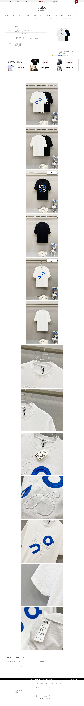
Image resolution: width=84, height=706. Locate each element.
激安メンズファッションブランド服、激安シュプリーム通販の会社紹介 (37, 679)
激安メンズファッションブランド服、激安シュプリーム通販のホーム (32, 679)
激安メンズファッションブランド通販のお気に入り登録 (76, 2)
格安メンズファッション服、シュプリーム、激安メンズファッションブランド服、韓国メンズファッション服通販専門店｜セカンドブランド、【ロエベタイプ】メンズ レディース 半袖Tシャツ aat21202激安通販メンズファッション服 (42, 9)
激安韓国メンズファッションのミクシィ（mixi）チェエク (54, 55)
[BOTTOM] (41, 15)
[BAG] (62, 15)
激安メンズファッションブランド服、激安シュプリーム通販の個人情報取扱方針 (49, 679)
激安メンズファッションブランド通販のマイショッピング (18, 1)
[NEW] (13, 15)
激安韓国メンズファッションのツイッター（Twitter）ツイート (64, 55)
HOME (72, 679)
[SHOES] (55, 15)
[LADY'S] (76, 15)
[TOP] (35, 15)
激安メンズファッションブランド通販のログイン (13, 1)
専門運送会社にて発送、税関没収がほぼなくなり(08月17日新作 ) (50, 2)
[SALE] (20, 15)
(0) (28, 1)
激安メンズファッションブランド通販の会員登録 (10, 1)
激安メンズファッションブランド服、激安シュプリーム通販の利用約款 (42, 679)
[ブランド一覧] (7, 15)
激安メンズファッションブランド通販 (6, 1)
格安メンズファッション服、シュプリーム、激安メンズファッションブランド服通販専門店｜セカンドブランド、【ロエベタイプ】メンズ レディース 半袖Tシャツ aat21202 (18, 691)
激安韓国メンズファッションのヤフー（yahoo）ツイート (68, 55)
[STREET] (28, 15)
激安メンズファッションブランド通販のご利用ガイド (23, 1)
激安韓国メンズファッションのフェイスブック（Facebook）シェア (59, 55)
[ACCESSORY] (69, 15)
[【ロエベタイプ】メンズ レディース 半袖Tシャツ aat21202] (63, 34)
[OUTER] (48, 15)
